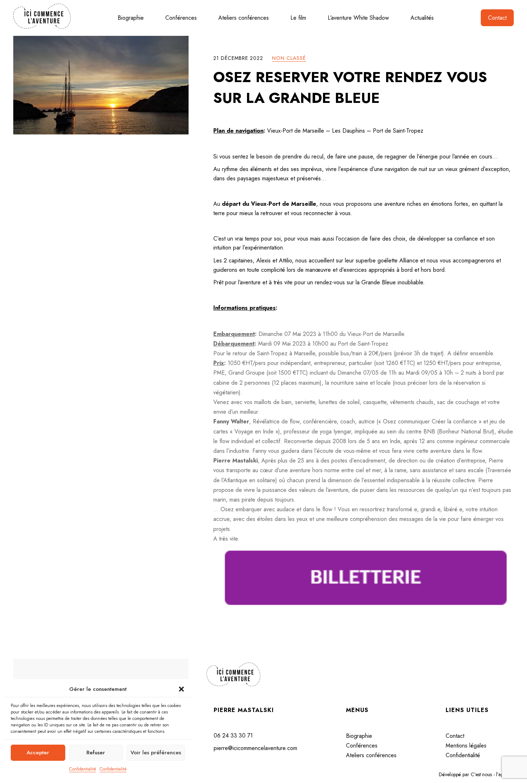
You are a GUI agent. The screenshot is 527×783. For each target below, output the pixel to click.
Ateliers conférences (243, 18)
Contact (497, 18)
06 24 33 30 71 (233, 735)
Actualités (422, 18)
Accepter (38, 752)
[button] (181, 689)
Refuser (95, 752)
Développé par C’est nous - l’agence (476, 774)
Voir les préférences (155, 752)
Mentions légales (466, 745)
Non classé (289, 58)
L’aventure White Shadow (358, 18)
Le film (298, 18)
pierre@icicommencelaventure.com (255, 748)
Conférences (181, 18)
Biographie (131, 18)
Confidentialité (82, 769)
